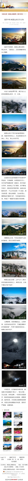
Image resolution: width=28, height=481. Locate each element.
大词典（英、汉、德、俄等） (15, 459)
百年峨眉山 (18, 426)
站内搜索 (14, 461)
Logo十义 (3, 457)
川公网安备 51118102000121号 (14, 471)
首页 (1, 10)
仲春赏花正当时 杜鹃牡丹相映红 (20, 434)
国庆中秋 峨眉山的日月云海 (19, 442)
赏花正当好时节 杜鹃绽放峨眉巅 (9, 450)
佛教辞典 (21, 457)
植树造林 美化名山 (7, 442)
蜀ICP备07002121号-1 (14, 477)
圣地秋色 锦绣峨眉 (18, 418)
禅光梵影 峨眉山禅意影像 (8, 426)
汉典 (2, 459)
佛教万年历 (12, 457)
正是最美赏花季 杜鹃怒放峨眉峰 (20, 450)
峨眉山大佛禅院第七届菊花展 (8, 418)
